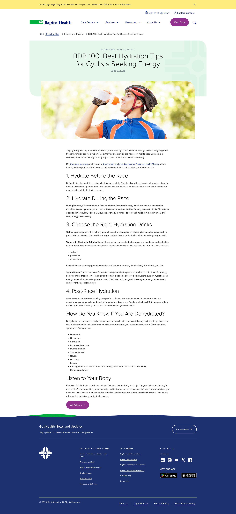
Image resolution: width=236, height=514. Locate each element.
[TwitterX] (183, 460)
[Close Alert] (194, 4)
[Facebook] (190, 460)
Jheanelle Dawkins (78, 163)
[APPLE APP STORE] (189, 475)
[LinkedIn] (162, 460)
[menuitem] (157, 13)
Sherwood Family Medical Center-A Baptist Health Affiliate (131, 163)
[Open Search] (194, 22)
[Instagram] (169, 460)
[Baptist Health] (57, 453)
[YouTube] (176, 460)
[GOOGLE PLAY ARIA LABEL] (168, 475)
